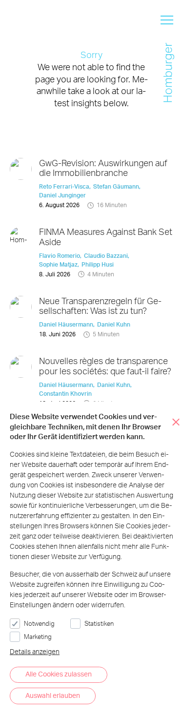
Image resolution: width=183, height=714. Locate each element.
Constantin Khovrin (65, 393)
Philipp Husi (97, 264)
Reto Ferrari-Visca (64, 186)
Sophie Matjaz (58, 264)
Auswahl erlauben (52, 695)
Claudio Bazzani (106, 255)
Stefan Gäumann (116, 186)
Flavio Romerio (59, 255)
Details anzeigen (35, 651)
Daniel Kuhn (113, 324)
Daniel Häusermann (66, 324)
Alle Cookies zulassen (58, 674)
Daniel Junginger (62, 195)
